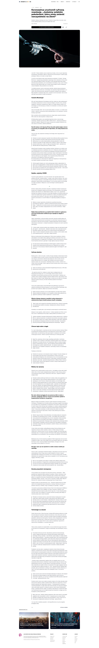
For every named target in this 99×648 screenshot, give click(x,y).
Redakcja (63, 638)
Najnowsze (53, 1)
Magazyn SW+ (52, 636)
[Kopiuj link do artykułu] (66, 27)
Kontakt (63, 640)
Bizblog (62, 1)
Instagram (76, 638)
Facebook (76, 636)
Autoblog (74, 1)
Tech (57, 1)
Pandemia (66, 607)
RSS (75, 642)
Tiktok (75, 641)
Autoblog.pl (52, 637)
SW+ (79, 1)
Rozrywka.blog (52, 640)
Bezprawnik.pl (52, 641)
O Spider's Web (64, 636)
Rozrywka (68, 1)
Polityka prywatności (64, 643)
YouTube (76, 640)
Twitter (76, 637)
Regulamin (64, 641)
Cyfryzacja (62, 607)
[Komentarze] (63, 27)
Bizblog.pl (51, 638)
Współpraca (64, 637)
